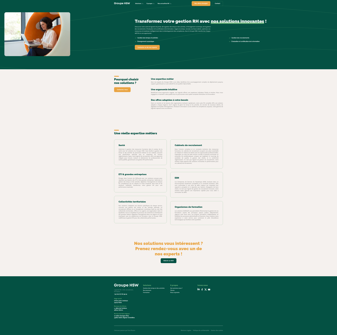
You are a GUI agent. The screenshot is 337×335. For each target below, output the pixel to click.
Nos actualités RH (163, 3)
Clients (172, 290)
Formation (146, 292)
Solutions (138, 3)
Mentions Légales (186, 330)
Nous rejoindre (175, 292)
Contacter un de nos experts (147, 47)
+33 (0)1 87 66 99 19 (120, 294)
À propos (149, 3)
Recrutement (147, 290)
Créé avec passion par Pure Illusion (124, 330)
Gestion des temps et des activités (154, 288)
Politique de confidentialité (201, 330)
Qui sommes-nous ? (176, 288)
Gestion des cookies (217, 330)
